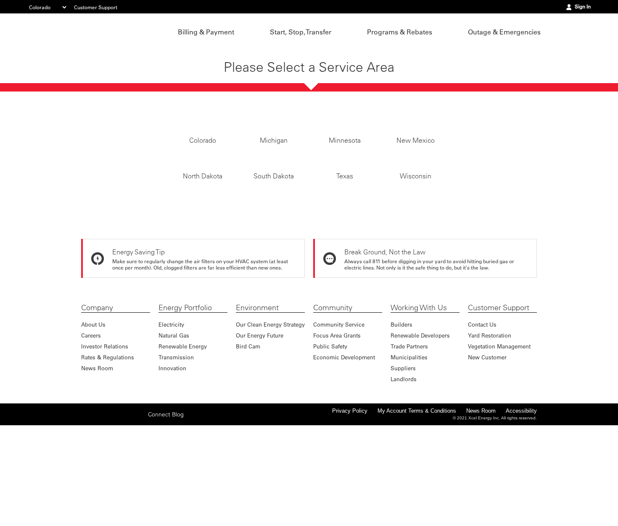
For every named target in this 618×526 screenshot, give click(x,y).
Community (332, 403)
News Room (97, 463)
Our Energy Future (259, 430)
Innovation (172, 463)
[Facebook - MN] (87, 509)
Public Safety (330, 441)
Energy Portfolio (185, 403)
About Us (93, 420)
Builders (401, 420)
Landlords (404, 474)
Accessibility (521, 506)
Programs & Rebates (399, 32)
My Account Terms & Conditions (417, 506)
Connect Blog (166, 510)
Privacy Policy (349, 506)
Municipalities (409, 452)
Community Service (338, 420)
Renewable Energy (182, 441)
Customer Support (95, 7)
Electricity (171, 420)
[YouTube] (139, 509)
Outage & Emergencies (504, 32)
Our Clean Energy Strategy (270, 420)
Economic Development (344, 452)
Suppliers (403, 463)
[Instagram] (113, 509)
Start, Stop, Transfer (300, 32)
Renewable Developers (420, 430)
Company (97, 403)
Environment (257, 403)
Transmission (176, 452)
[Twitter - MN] (100, 509)
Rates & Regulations (107, 452)
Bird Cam (248, 441)
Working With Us (419, 403)
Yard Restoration (489, 430)
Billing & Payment (206, 32)
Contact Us (482, 420)
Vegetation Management (499, 441)
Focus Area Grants (337, 430)
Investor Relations (104, 441)
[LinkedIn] (126, 509)
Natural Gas (173, 430)
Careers (91, 430)
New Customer (487, 452)
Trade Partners (409, 441)
